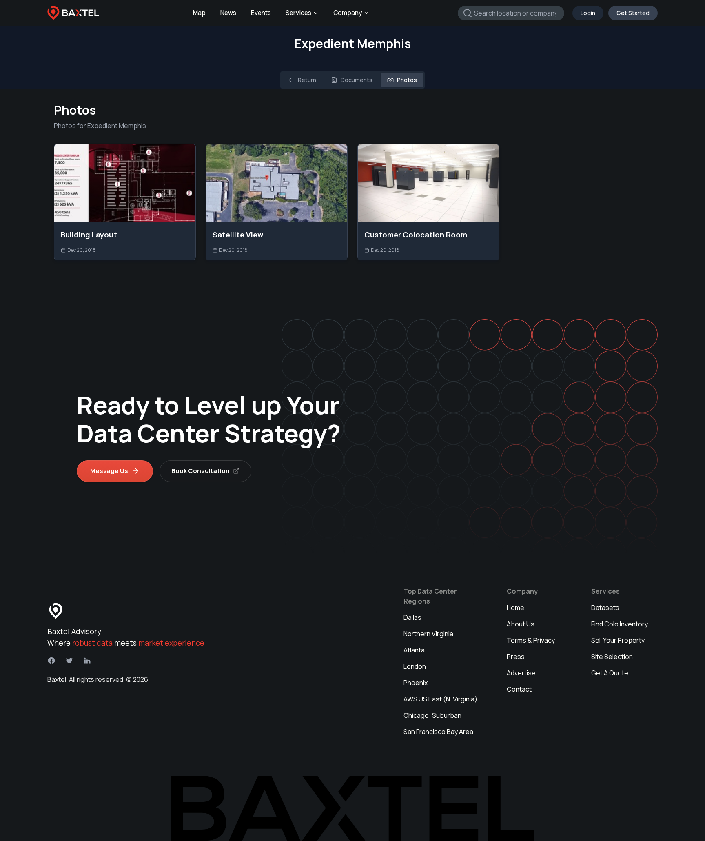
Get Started (633, 13)
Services (298, 13)
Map (199, 13)
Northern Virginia (428, 633)
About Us (520, 623)
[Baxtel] (73, 13)
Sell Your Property (618, 640)
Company (347, 13)
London (414, 666)
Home (515, 607)
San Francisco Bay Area (438, 731)
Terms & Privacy (531, 640)
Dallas (412, 617)
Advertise (521, 672)
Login (588, 13)
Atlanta (414, 650)
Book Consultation (200, 470)
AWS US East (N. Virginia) (440, 699)
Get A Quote (609, 672)
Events (261, 13)
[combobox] (511, 13)
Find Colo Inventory (619, 623)
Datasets (605, 607)
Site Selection (612, 656)
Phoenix (415, 682)
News (228, 13)
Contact (519, 689)
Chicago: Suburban (432, 715)
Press (516, 656)
